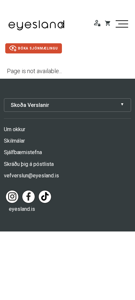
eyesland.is (22, 209)
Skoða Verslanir (30, 105)
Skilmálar (14, 141)
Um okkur (14, 129)
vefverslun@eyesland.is (31, 175)
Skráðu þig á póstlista (29, 164)
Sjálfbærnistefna (23, 152)
